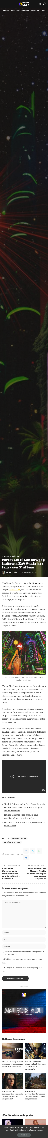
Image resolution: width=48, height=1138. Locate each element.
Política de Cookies (35, 1130)
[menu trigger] (4, 4)
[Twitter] (32, 851)
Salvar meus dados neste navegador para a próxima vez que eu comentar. (25, 953)
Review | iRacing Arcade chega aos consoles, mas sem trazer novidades (12, 1064)
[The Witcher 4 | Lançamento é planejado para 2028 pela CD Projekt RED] (12, 1081)
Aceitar (24, 1135)
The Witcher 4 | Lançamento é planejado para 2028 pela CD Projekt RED (12, 1095)
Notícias (14, 556)
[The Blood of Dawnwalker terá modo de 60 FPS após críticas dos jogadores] (35, 1081)
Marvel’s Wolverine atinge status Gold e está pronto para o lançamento (35, 1065)
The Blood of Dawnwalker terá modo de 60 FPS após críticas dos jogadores (35, 1095)
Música (5, 556)
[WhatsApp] (39, 851)
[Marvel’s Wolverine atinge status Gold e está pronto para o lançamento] (35, 1051)
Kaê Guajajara (12, 842)
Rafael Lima (11, 572)
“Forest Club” (14, 590)
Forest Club (19, 839)
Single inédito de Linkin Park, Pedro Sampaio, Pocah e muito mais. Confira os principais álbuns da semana (24, 807)
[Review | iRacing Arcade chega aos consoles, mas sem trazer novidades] (12, 1051)
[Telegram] (26, 857)
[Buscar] (44, 4)
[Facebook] (26, 851)
